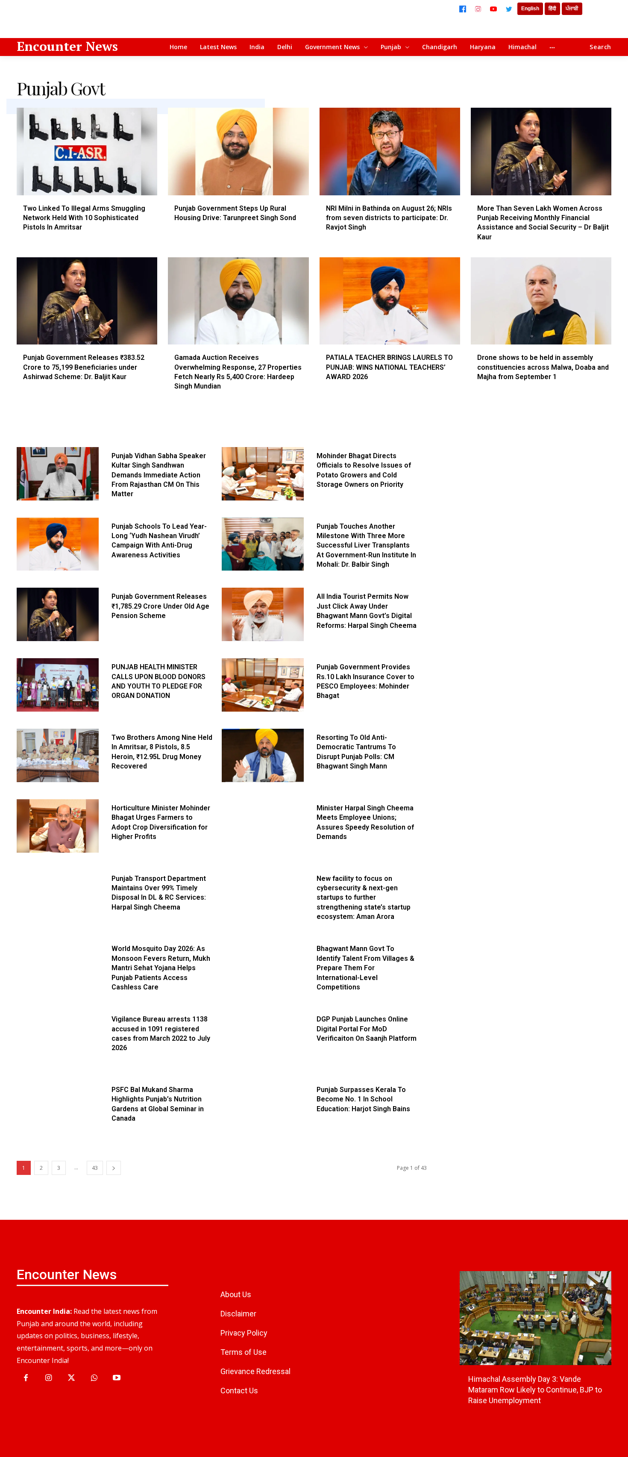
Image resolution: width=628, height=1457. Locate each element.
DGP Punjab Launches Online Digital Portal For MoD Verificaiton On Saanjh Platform (367, 1028)
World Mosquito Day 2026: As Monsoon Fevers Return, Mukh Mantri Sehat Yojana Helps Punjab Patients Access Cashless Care (161, 968)
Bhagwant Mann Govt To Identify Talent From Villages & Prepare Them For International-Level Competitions (365, 968)
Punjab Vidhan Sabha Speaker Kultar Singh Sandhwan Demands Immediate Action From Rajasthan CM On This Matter (159, 475)
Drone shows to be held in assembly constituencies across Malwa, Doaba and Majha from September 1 (543, 367)
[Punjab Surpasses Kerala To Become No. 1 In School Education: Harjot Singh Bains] (263, 1107)
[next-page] (113, 1168)
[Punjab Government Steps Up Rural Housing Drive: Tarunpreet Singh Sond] (238, 151)
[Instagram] (478, 9)
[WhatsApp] (94, 1378)
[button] (600, 47)
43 (95, 1167)
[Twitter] (509, 9)
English (530, 9)
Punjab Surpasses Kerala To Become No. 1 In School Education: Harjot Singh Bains (363, 1099)
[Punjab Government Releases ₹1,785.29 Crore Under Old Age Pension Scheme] (58, 614)
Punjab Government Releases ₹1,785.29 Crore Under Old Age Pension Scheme (160, 606)
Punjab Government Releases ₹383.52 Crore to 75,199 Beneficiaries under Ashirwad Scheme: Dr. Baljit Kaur (83, 367)
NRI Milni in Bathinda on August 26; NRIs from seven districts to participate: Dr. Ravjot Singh (389, 218)
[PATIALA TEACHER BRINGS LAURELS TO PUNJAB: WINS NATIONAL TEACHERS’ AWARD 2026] (390, 300)
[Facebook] (463, 9)
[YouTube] (493, 9)
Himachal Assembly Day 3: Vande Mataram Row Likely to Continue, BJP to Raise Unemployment (535, 1390)
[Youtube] (117, 1378)
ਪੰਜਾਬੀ (572, 9)
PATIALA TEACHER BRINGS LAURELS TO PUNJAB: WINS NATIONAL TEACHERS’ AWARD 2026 (389, 367)
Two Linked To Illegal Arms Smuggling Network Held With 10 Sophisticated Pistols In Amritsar (84, 218)
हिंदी (552, 9)
